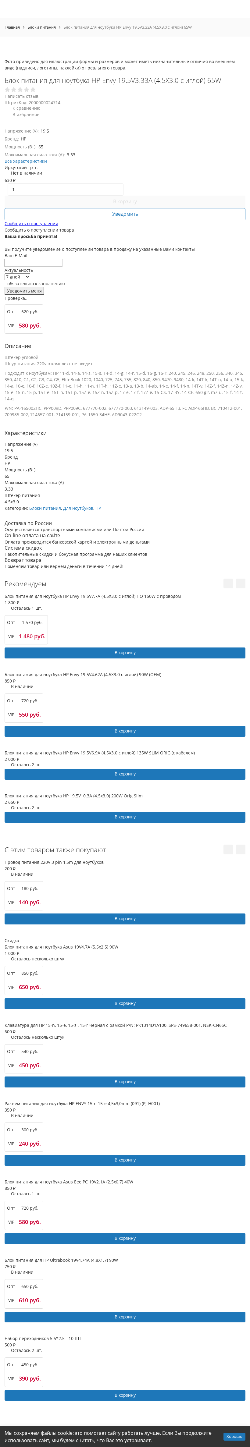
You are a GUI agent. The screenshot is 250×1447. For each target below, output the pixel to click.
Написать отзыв (21, 96)
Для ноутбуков (78, 508)
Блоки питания (41, 27)
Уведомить (125, 214)
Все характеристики (26, 161)
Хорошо (234, 1436)
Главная (12, 27)
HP (98, 508)
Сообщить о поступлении (31, 223)
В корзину (125, 201)
